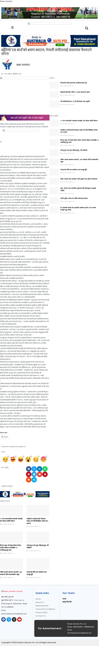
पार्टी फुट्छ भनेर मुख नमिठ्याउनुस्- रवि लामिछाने (73, 150)
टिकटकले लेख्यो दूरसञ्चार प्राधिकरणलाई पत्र (73, 83)
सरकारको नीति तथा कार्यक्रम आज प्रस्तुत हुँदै (73, 170)
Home (38, 599)
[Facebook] (3, 619)
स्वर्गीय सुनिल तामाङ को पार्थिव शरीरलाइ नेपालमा (74, 198)
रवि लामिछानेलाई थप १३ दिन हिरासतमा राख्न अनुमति (75, 101)
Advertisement (41, 606)
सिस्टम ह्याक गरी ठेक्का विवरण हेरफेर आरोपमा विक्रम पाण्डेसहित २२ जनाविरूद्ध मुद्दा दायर (10, 547)
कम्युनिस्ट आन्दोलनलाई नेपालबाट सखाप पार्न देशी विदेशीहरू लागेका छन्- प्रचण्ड (37, 521)
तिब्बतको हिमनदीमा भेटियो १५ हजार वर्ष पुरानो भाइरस (75, 92)
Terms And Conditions (45, 609)
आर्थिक (30, 567)
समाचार (4, 514)
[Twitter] (9, 619)
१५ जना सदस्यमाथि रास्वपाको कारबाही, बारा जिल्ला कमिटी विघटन (79, 121)
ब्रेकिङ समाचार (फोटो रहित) (36, 514)
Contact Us (40, 616)
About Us (39, 602)
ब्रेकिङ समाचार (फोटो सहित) (9, 567)
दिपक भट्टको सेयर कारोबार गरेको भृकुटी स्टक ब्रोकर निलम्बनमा (78, 179)
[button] (12, 27)
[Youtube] (19, 619)
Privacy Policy (41, 612)
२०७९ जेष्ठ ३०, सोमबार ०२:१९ (7, 524)
